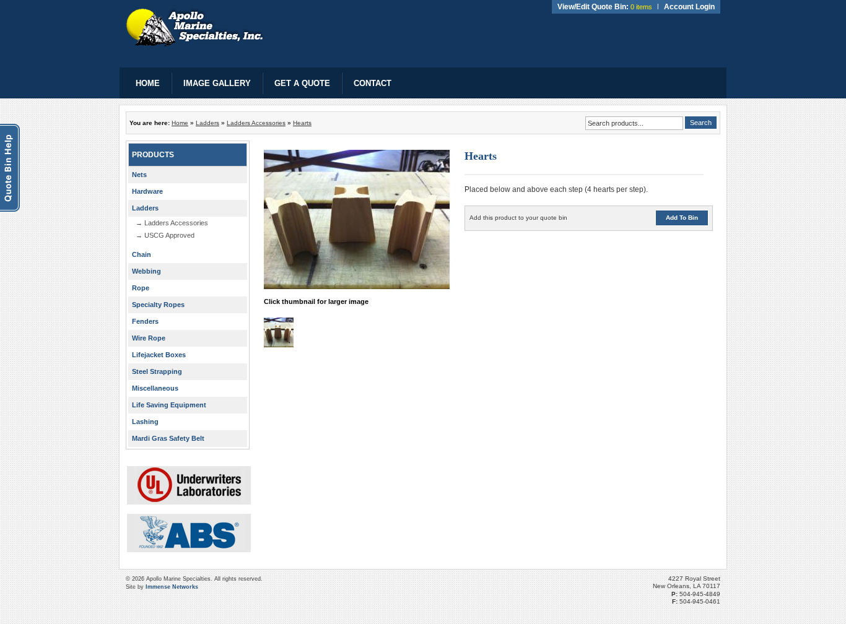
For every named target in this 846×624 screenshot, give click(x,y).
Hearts (302, 122)
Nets (139, 174)
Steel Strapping (157, 371)
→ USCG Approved (165, 235)
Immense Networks (172, 587)
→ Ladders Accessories (172, 223)
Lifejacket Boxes (159, 354)
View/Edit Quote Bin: (593, 6)
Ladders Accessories (256, 122)
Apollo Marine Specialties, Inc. (195, 27)
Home (148, 83)
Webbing (146, 271)
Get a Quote (302, 83)
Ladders (207, 122)
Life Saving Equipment (169, 405)
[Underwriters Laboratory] (189, 485)
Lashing (145, 421)
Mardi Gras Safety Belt (168, 438)
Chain (141, 254)
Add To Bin (682, 217)
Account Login (689, 6)
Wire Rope (148, 338)
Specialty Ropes (158, 304)
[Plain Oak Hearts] (279, 344)
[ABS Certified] (189, 533)
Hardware (147, 191)
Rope (140, 288)
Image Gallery (217, 83)
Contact (372, 83)
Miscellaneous (155, 388)
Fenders (145, 321)
